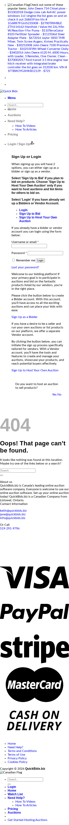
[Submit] (1, 475)
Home (12, 109)
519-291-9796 (10, 528)
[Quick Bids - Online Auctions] (9, 91)
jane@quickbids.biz (12, 514)
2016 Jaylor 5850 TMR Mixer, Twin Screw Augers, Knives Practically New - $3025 (38, 41)
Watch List (15, 794)
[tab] (23, 210)
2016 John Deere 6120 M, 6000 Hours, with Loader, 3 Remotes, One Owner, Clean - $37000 (38, 56)
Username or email (25, 242)
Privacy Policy (17, 758)
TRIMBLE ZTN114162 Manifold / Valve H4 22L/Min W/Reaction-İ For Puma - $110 (36, 27)
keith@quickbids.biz (13, 510)
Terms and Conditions (22, 751)
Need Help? (16, 121)
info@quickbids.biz (12, 518)
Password (19, 253)
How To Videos (25, 125)
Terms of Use (16, 754)
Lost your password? (25, 267)
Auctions (14, 115)
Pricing (13, 134)
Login (40, 260)
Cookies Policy (17, 762)
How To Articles (26, 129)
